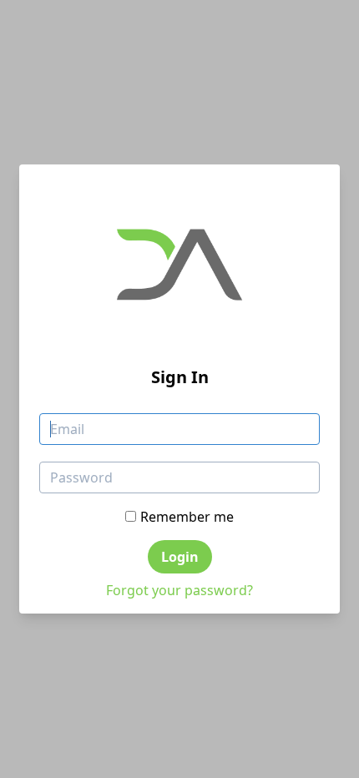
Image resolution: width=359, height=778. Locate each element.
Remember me (187, 517)
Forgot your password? (179, 590)
